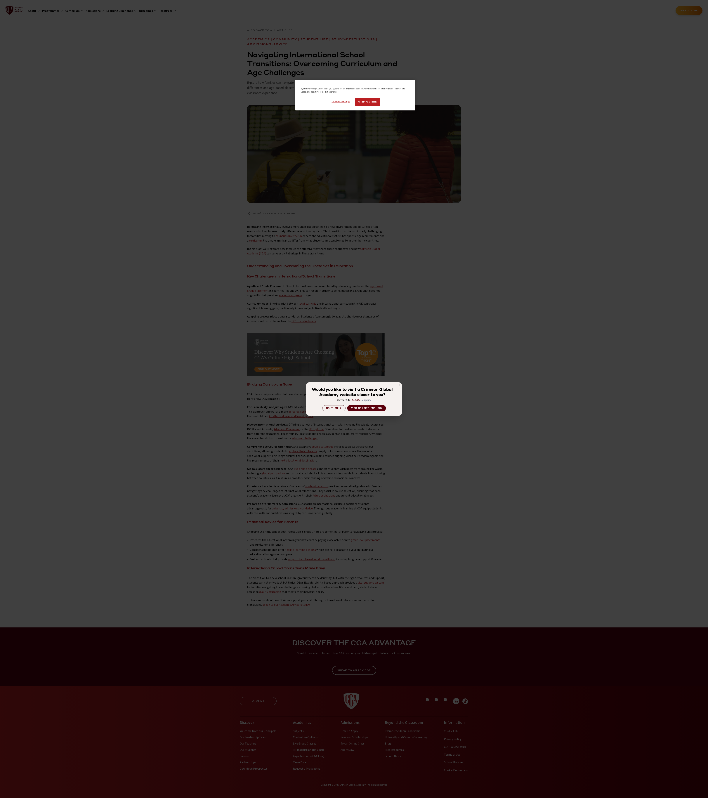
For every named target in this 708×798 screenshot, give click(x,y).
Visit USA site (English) (366, 408)
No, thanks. (334, 408)
